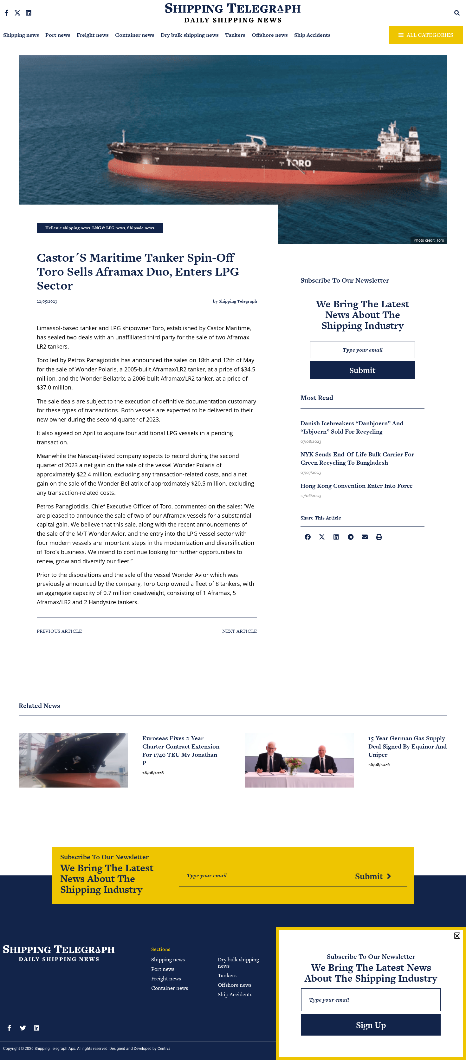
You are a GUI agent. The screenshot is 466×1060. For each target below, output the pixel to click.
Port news (57, 35)
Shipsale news (140, 228)
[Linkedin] (28, 13)
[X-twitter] (17, 13)
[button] (457, 12)
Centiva (164, 1048)
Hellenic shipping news (67, 228)
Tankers (235, 35)
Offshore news (270, 35)
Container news (134, 35)
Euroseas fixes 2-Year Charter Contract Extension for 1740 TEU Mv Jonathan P (180, 750)
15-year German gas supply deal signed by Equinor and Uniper (407, 746)
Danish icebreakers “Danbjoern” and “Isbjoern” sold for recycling (352, 427)
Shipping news (21, 35)
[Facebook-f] (6, 13)
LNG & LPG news (108, 228)
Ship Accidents (312, 35)
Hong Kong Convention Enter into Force (357, 485)
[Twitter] (23, 1028)
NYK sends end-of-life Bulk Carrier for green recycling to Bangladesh (357, 458)
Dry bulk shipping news (190, 35)
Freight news (93, 35)
